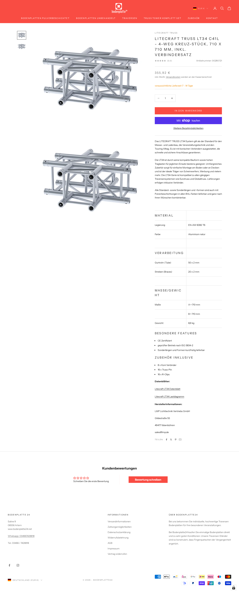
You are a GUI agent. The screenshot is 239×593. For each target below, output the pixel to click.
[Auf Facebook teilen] (166, 439)
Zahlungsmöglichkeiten (120, 526)
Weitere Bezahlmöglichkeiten (188, 128)
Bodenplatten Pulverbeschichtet (45, 18)
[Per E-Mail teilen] (180, 439)
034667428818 (27, 536)
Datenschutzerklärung (119, 532)
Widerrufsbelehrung (118, 537)
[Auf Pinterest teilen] (175, 439)
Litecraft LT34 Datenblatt (167, 388)
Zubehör (194, 18)
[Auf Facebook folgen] (9, 565)
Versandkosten (173, 77)
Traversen (129, 18)
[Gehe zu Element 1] (21, 35)
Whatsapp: (14, 536)
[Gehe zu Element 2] (21, 46)
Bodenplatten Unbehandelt (96, 18)
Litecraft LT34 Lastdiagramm (169, 396)
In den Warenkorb (188, 110)
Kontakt (212, 18)
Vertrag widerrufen (117, 553)
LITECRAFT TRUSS (166, 33)
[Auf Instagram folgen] (18, 565)
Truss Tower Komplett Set (162, 18)
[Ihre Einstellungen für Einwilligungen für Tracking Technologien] (233, 587)
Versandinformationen (119, 521)
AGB (110, 543)
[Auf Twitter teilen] (171, 439)
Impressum (114, 548)
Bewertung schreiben (148, 479)
